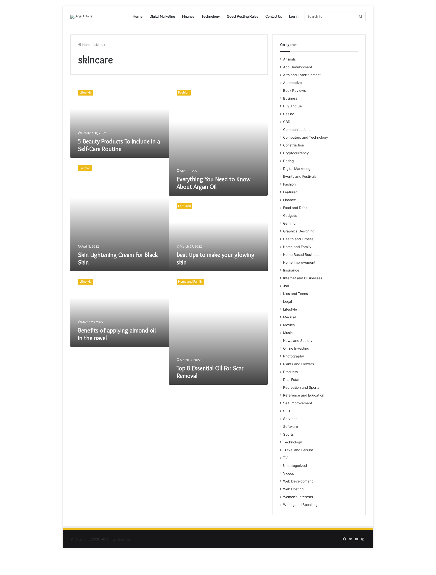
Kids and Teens (295, 294)
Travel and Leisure (298, 450)
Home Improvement (299, 262)
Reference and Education (303, 395)
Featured (290, 192)
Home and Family (297, 247)
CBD (286, 122)
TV (285, 458)
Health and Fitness (298, 239)
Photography (293, 356)
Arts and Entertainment (302, 75)
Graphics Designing (298, 231)
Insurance (291, 270)
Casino (288, 114)
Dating (288, 161)
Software (290, 427)
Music (288, 333)
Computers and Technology (305, 137)
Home (138, 16)
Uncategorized (295, 466)
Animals (289, 59)
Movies (289, 325)
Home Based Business (301, 255)
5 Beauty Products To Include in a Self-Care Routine (119, 145)
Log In (293, 16)
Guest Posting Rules (242, 16)
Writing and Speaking (300, 505)
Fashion (289, 184)
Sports (288, 434)
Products (290, 372)
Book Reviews (294, 90)
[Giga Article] (81, 17)
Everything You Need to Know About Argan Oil (214, 182)
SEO (286, 411)
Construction (293, 145)
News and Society (298, 341)
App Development (297, 67)
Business (290, 98)
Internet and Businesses (302, 278)
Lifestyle (290, 309)
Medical (289, 317)
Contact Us (273, 16)
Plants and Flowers (298, 364)
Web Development (298, 481)
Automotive (292, 83)
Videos (288, 473)
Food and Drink (295, 208)
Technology (211, 16)
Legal (287, 301)
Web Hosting (293, 489)
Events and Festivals (299, 176)
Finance (188, 16)
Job (286, 286)
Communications (296, 130)
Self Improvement (297, 403)
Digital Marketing (162, 16)
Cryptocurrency (296, 153)
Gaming (289, 223)
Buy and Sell (293, 106)
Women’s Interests (298, 497)
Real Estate (292, 380)
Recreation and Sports (301, 387)
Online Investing (296, 348)
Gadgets (290, 216)
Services (290, 419)
